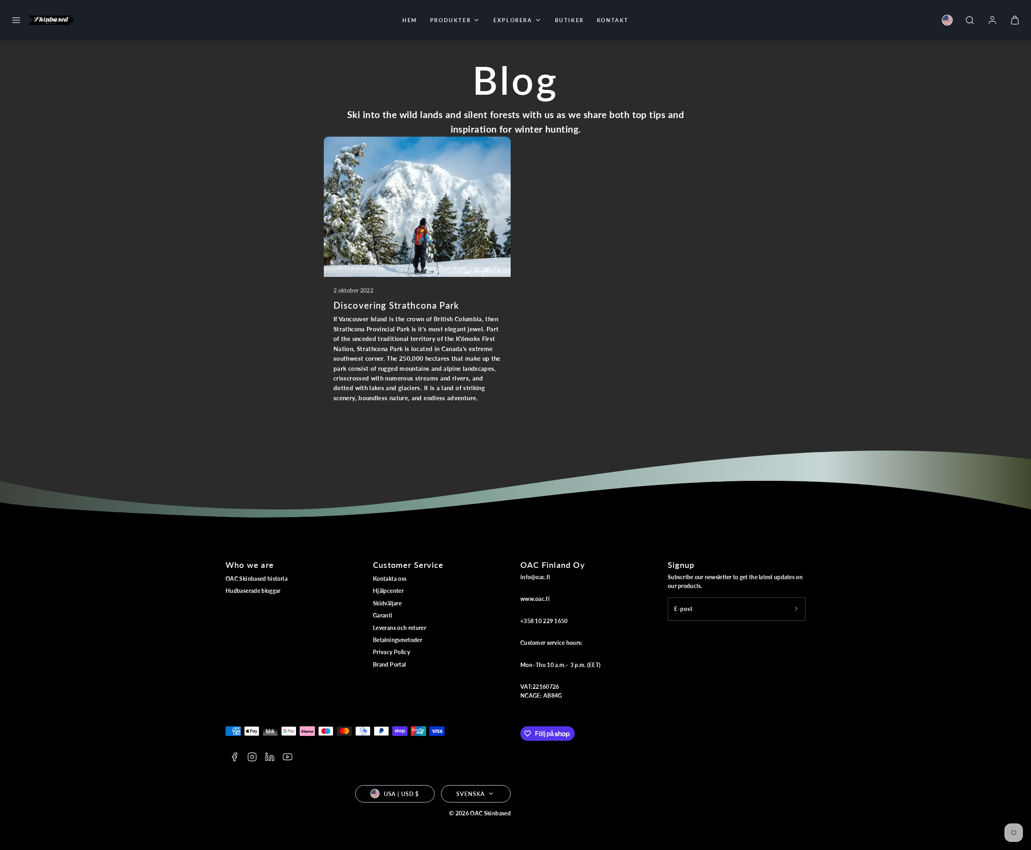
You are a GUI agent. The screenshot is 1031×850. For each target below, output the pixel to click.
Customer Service (408, 564)
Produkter (450, 20)
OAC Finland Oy (552, 564)
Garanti (383, 615)
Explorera (512, 20)
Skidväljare (387, 603)
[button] (16, 20)
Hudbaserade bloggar (253, 590)
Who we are (250, 564)
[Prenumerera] (796, 609)
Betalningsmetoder (397, 639)
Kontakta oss (389, 578)
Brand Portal (389, 664)
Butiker (569, 20)
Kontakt (613, 20)
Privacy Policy (391, 651)
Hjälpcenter (388, 590)
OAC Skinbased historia (257, 578)
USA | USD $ (401, 793)
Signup (681, 564)
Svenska (470, 793)
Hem (409, 20)
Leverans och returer (399, 627)
